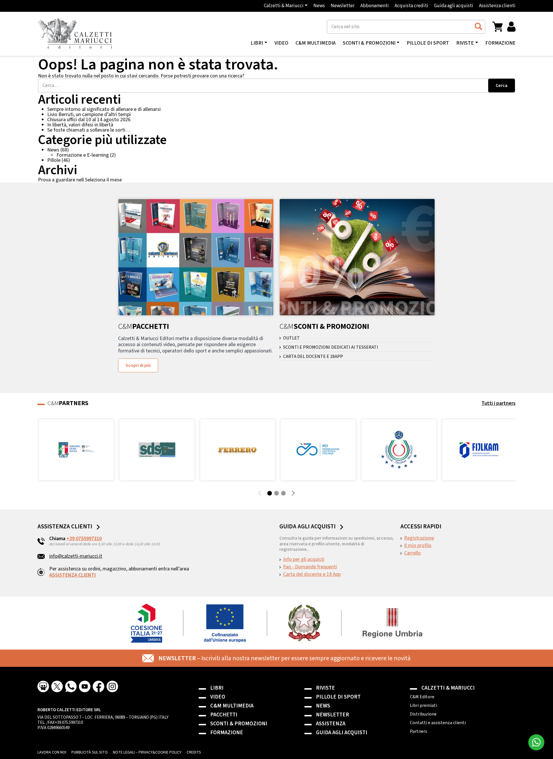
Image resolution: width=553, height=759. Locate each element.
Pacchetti (223, 715)
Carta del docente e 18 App (312, 574)
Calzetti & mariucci (448, 688)
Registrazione (419, 538)
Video (281, 43)
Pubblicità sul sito (89, 752)
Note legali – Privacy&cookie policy (147, 752)
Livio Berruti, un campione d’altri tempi (89, 114)
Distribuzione (423, 714)
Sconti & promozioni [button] (369, 43)
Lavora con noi (51, 752)
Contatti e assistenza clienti (438, 722)
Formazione (500, 43)
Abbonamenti (374, 5)
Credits (194, 752)
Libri (217, 688)
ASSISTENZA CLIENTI (72, 575)
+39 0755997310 (84, 538)
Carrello (412, 553)
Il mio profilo (417, 545)
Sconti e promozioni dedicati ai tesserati (330, 347)
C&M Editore (422, 696)
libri (257, 43)
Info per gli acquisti (303, 559)
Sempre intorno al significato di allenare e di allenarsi (104, 109)
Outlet (291, 338)
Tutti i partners (499, 403)
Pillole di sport (428, 43)
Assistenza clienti (497, 5)
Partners (418, 731)
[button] (497, 26)
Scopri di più (138, 365)
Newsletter (343, 5)
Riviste (325, 688)
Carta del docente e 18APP (313, 356)
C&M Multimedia (316, 43)
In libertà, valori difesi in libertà (80, 124)
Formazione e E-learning (82, 155)
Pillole (53, 160)
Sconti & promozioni (238, 723)
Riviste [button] (465, 43)
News (319, 5)
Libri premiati (423, 705)
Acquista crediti (411, 5)
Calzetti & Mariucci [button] (284, 5)
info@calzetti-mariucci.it (75, 556)
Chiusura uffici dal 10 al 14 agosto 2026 (88, 119)
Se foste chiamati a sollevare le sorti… (88, 130)
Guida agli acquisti (453, 5)
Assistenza (330, 723)
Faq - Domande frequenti (310, 567)
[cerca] (478, 26)
